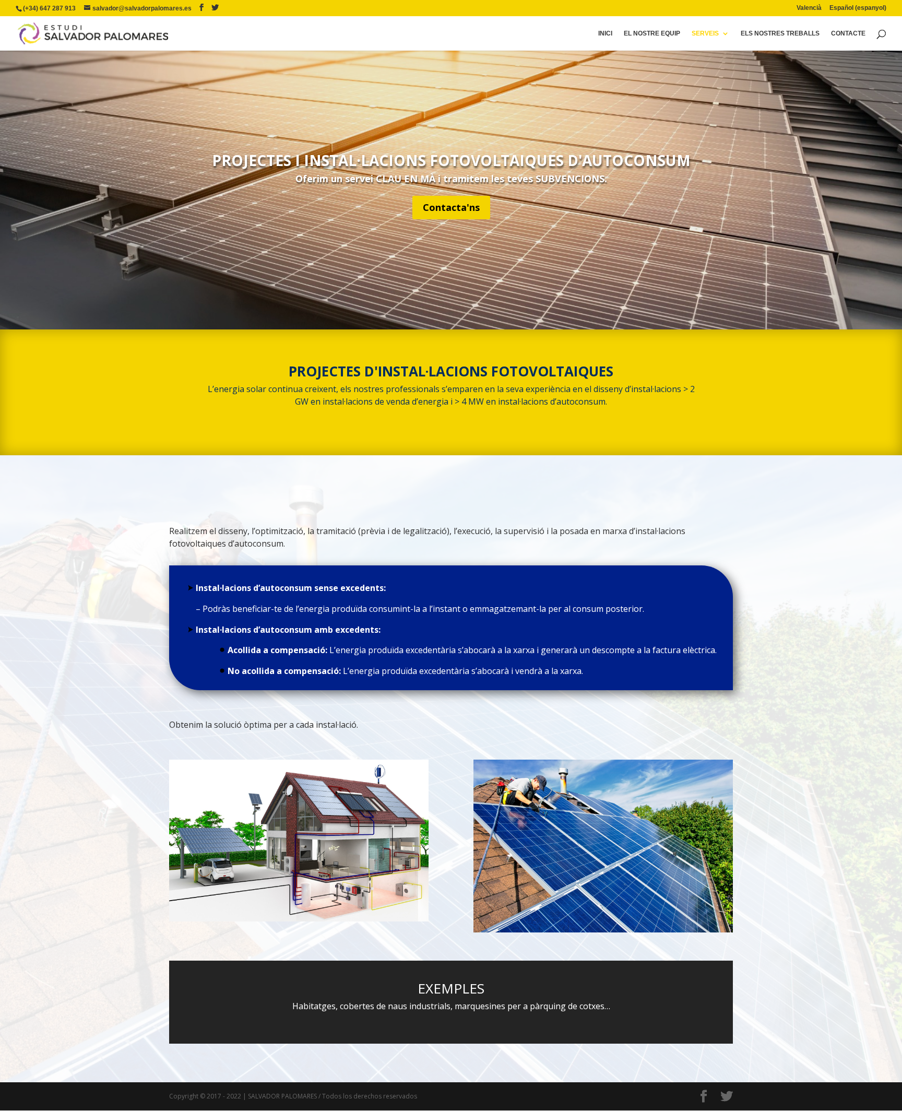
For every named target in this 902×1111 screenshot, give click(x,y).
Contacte (848, 33)
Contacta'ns (451, 207)
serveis (705, 33)
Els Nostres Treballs (780, 33)
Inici (605, 33)
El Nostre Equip (652, 33)
